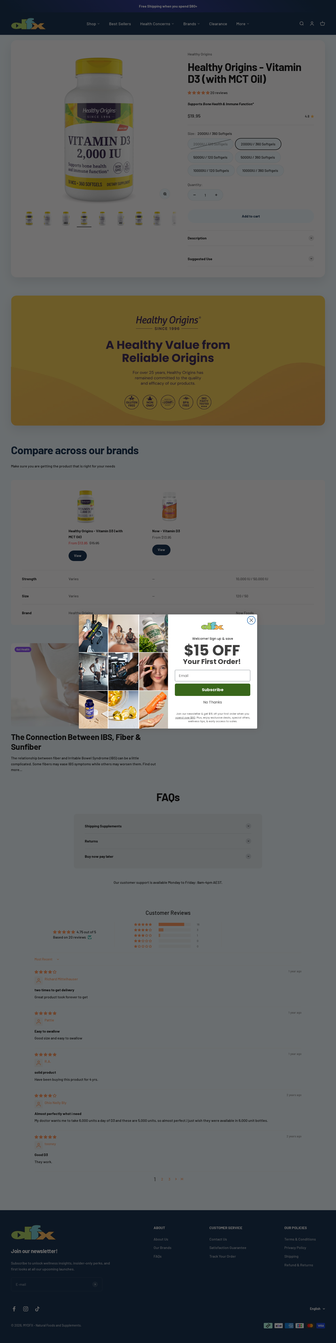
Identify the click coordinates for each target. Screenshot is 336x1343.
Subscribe (213, 689)
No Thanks (212, 701)
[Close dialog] (251, 620)
